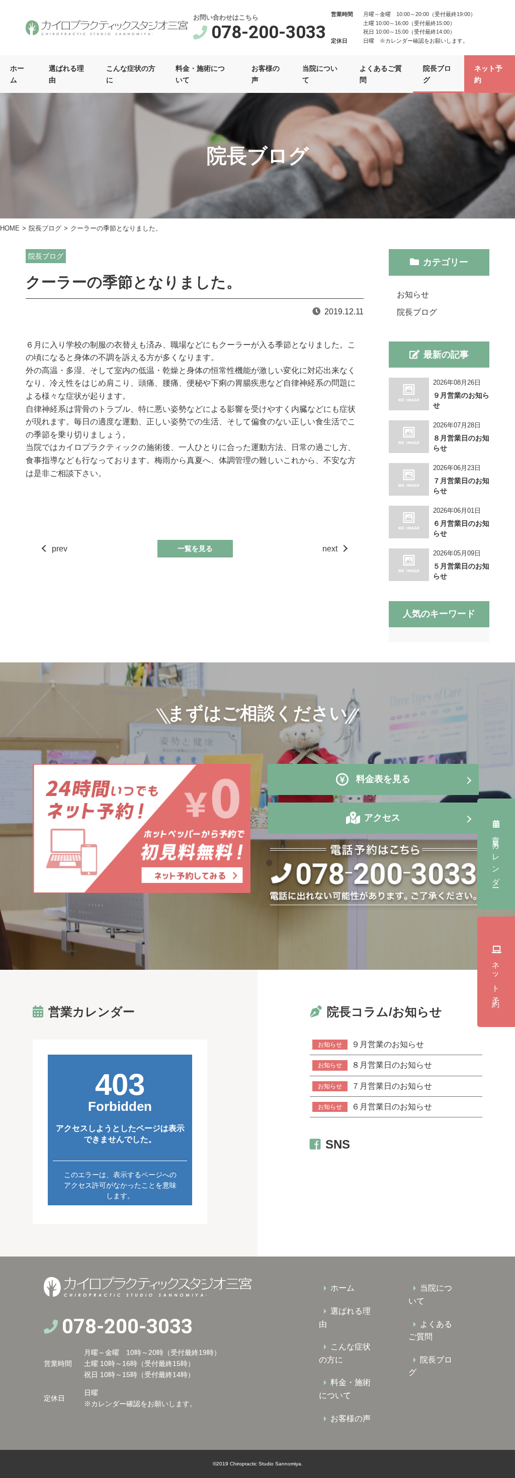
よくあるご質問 (381, 73)
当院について (319, 73)
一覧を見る (195, 548)
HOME (10, 228)
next (329, 548)
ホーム (17, 73)
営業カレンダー (496, 859)
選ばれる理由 (66, 73)
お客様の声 (265, 73)
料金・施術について (200, 73)
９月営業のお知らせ (371, 1044)
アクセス (382, 818)
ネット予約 (488, 73)
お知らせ (413, 294)
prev (59, 548)
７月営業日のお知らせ (375, 1086)
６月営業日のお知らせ (375, 1106)
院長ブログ (437, 73)
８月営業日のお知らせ (375, 1065)
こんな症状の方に (130, 73)
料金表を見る (383, 779)
